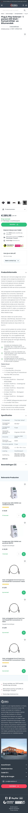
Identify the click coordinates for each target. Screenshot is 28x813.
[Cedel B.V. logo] (14, 5)
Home (2, 13)
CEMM (19, 718)
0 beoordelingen (14, 26)
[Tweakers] (8, 803)
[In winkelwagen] (24, 515)
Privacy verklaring (14, 810)
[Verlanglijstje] (25, 34)
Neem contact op (10, 260)
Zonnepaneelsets (18, 13)
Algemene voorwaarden (14, 808)
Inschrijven (12, 786)
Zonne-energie (9, 13)
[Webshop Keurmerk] (20, 803)
